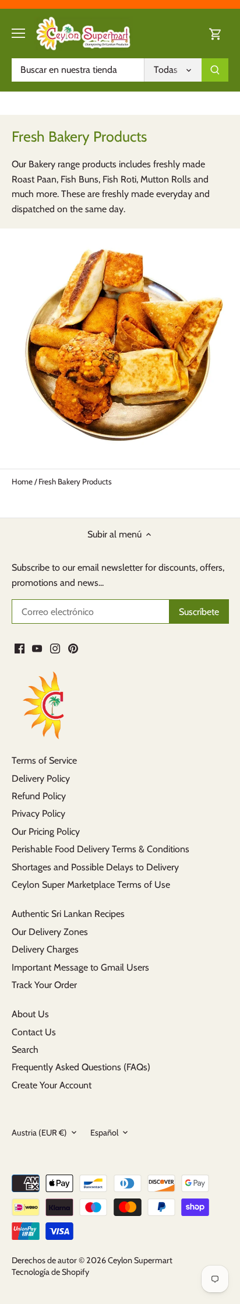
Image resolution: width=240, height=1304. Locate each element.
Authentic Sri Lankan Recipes (68, 913)
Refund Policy (39, 796)
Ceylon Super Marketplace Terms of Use (91, 884)
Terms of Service (44, 760)
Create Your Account (51, 1085)
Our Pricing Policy (46, 831)
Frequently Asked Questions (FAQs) (81, 1067)
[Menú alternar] (18, 33)
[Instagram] (55, 647)
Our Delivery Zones (50, 931)
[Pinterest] (73, 647)
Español (104, 1133)
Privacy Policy (38, 813)
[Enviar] (215, 70)
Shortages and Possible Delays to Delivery (95, 867)
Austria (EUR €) (39, 1133)
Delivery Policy (41, 778)
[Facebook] (19, 647)
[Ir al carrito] (216, 33)
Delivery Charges (45, 949)
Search (25, 1049)
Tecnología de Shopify (50, 1272)
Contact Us (34, 1032)
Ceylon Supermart (140, 1260)
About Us (30, 1014)
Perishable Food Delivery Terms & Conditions (100, 849)
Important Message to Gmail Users (80, 967)
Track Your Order (44, 984)
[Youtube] (37, 647)
